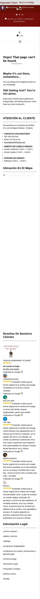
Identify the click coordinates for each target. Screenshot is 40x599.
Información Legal (10, 564)
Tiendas (6, 579)
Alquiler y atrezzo (10, 536)
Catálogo (6, 541)
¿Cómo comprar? (10, 531)
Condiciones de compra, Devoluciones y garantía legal (19, 552)
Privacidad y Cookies (11, 569)
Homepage (10, 85)
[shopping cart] (18, 36)
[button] (2, 7)
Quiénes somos (9, 574)
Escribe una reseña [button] (11, 369)
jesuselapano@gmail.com (14, 142)
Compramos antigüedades (14, 546)
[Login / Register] (20, 33)
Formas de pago (10, 559)
